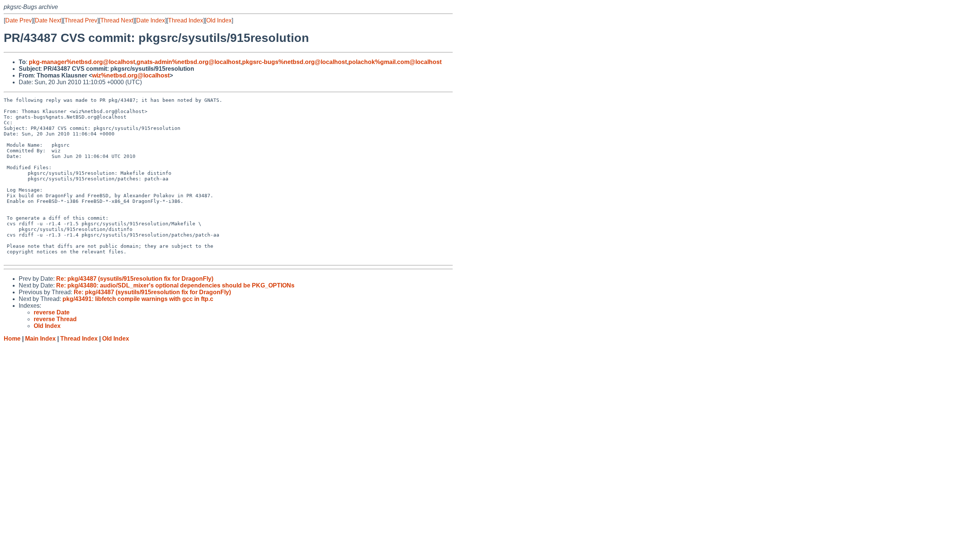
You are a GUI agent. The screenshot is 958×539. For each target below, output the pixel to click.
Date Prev (18, 20)
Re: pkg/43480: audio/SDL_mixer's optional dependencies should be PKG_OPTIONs (175, 285)
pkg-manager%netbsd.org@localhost (82, 62)
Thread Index (185, 20)
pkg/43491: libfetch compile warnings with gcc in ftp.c (137, 299)
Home (12, 338)
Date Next (48, 20)
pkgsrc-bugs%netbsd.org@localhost (294, 62)
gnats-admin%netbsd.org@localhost (189, 62)
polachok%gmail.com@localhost (395, 62)
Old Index (219, 20)
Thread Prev (80, 20)
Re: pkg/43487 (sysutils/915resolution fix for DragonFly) (134, 278)
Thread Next (116, 20)
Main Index (40, 338)
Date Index (150, 20)
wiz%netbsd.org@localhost (131, 75)
